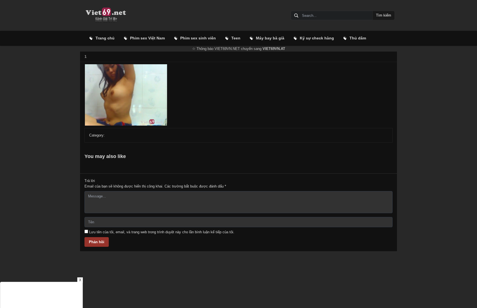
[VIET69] (105, 15)
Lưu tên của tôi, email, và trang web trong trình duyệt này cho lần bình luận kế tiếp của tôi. (161, 232)
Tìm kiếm (383, 15)
